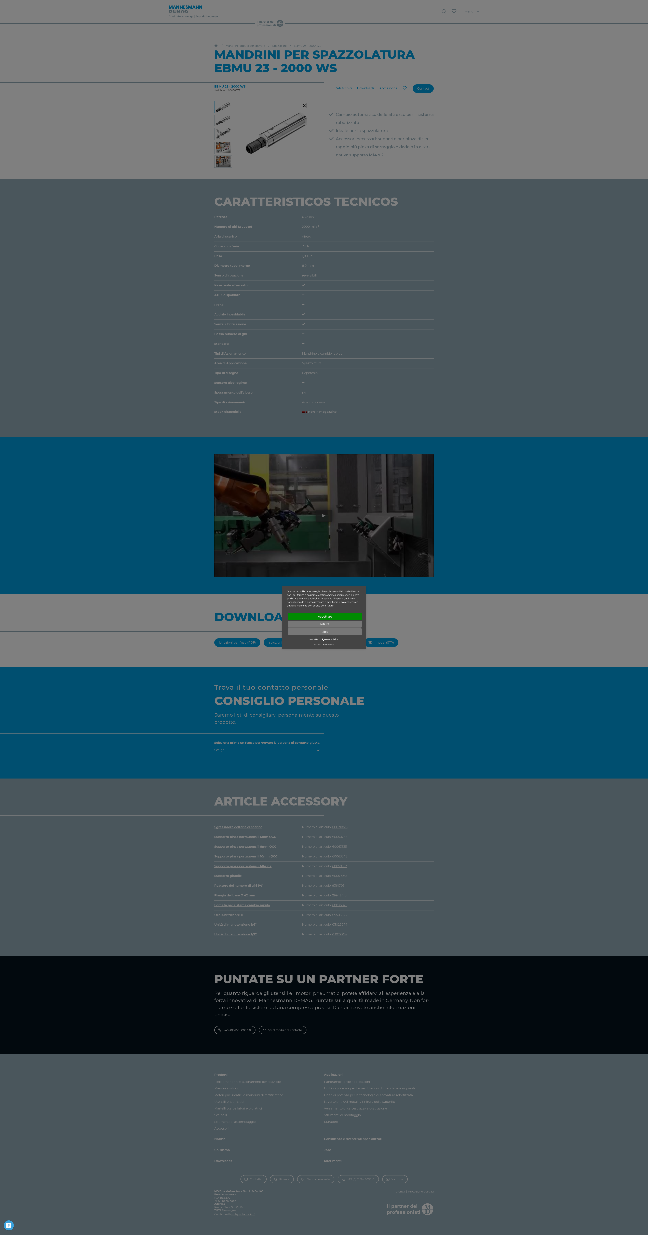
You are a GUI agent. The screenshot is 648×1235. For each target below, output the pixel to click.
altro (325, 631)
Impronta (317, 644)
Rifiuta (324, 624)
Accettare (325, 616)
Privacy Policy (328, 644)
